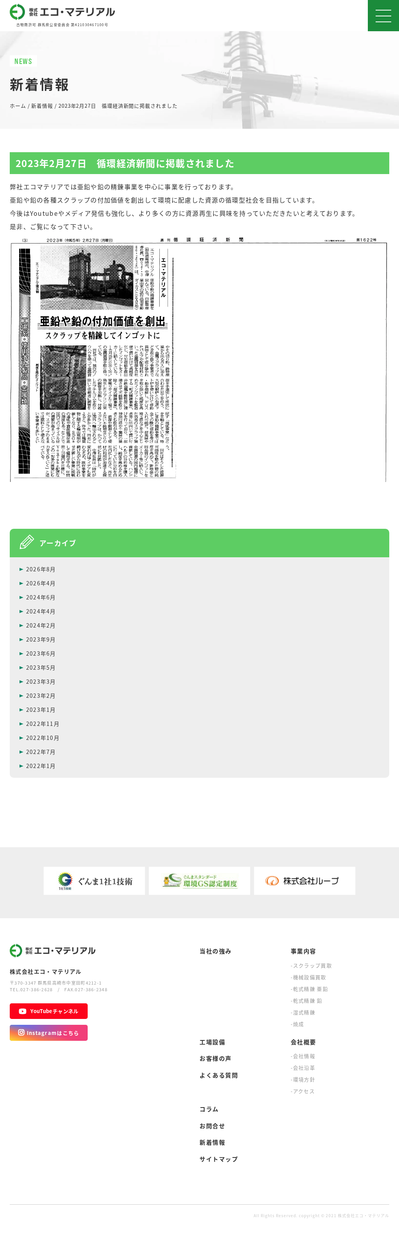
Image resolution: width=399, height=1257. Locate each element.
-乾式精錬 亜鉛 (309, 988)
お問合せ (212, 1126)
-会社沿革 (303, 1067)
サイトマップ (219, 1159)
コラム (209, 1109)
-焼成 (297, 1024)
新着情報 (212, 1142)
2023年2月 (41, 695)
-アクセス (303, 1091)
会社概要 (303, 1042)
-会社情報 (303, 1056)
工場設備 (212, 1042)
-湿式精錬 (303, 1012)
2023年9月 (41, 639)
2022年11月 (43, 723)
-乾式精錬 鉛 (307, 1000)
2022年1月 (41, 766)
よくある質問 (219, 1075)
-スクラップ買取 (311, 965)
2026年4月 (41, 583)
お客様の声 (216, 1058)
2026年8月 (41, 569)
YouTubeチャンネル (54, 1011)
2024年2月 (41, 625)
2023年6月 (41, 653)
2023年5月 (41, 667)
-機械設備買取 (309, 977)
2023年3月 (41, 681)
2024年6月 (41, 597)
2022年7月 (41, 752)
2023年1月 (41, 709)
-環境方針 (303, 1079)
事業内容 (303, 951)
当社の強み (216, 951)
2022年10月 (43, 737)
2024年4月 (41, 611)
